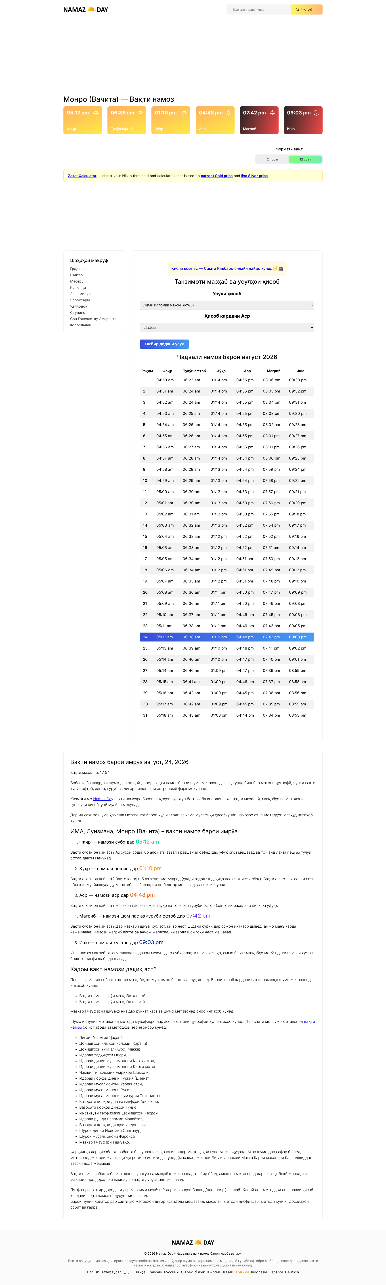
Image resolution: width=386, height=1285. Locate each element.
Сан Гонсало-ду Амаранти (93, 319)
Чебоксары (80, 300)
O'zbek (187, 1272)
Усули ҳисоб (227, 293)
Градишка (79, 268)
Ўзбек (200, 1272)
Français (155, 1272)
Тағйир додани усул (164, 344)
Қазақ (228, 1272)
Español (276, 1272)
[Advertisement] (193, 58)
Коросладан (80, 325)
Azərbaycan (111, 1272)
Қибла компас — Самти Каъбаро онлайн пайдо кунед (222, 268)
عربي (128, 1272)
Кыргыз (214, 1272)
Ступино (77, 312)
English (93, 1272)
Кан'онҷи (78, 287)
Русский (171, 1272)
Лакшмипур (80, 293)
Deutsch (292, 1272)
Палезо (76, 275)
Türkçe (139, 1272)
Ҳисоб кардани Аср (227, 316)
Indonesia (259, 1272)
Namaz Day (103, 799)
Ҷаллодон (78, 306)
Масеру (77, 281)
